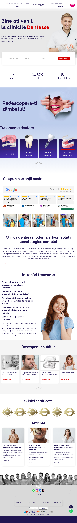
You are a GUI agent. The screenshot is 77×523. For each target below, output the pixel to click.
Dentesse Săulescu (6, 492)
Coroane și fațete (51, 494)
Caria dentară (51, 496)
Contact (65, 498)
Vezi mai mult (6, 460)
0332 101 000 (16, 494)
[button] (3, 200)
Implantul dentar (51, 489)
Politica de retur (57, 502)
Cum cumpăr (32, 502)
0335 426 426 (16, 496)
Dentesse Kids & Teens (7, 494)
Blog (39, 496)
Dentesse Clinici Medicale (45, 514)
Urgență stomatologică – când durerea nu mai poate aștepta (63, 447)
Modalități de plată (20, 502)
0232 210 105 (6, 328)
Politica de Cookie (67, 496)
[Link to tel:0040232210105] (34, 326)
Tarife (39, 494)
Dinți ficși (50, 492)
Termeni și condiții (67, 489)
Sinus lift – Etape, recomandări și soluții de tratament (37, 447)
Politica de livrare (45, 502)
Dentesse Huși (5, 496)
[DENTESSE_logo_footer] (38, 4)
